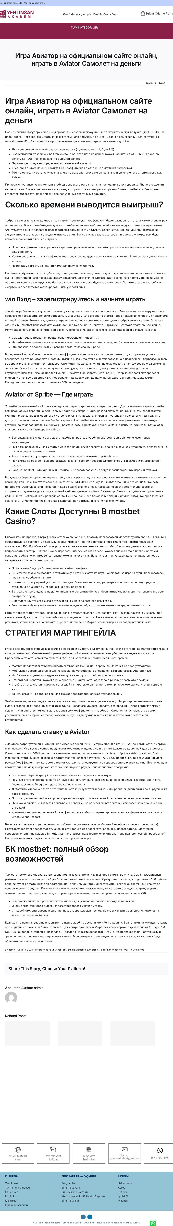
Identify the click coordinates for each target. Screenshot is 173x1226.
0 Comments (137, 949)
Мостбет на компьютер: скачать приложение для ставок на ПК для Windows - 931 (81, 949)
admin (12, 949)
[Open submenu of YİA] (165, 34)
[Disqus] (86, 1090)
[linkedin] (89, 1217)
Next (162, 83)
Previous (150, 83)
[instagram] (83, 1217)
